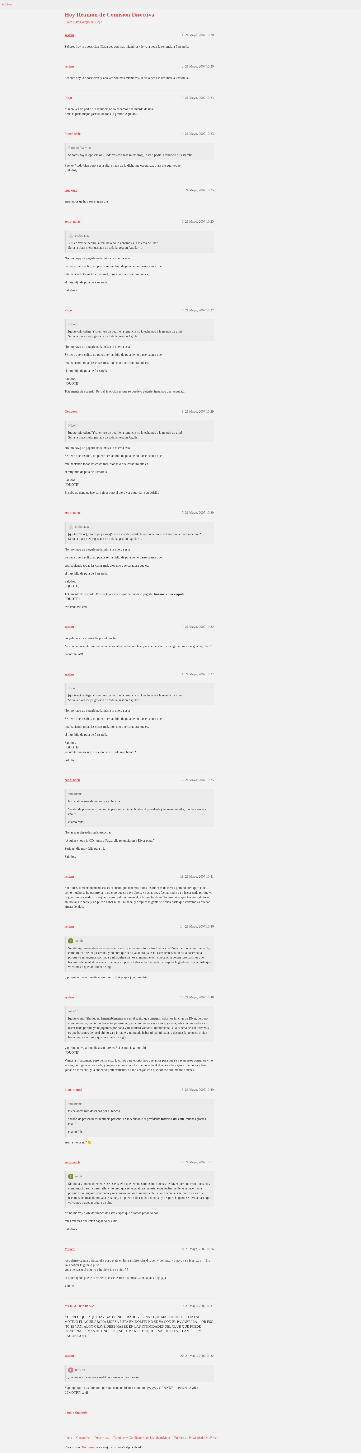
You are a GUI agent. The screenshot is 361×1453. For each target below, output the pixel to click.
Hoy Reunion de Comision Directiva (109, 14)
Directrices (101, 1437)
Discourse (87, 1447)
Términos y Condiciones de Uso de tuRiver (141, 1437)
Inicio (68, 1437)
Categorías (83, 1437)
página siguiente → (78, 1412)
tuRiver (7, 4)
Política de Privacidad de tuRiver (195, 1437)
